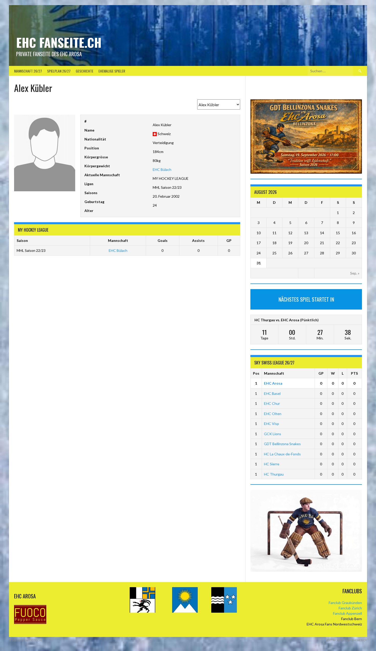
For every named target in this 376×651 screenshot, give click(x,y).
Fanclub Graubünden (345, 602)
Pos (256, 373)
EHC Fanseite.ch (59, 42)
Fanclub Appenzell (347, 613)
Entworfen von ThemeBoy (347, 640)
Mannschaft (274, 373)
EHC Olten (272, 413)
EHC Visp (271, 423)
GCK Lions (272, 434)
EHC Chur (272, 403)
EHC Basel (272, 393)
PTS (354, 373)
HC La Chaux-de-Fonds (282, 454)
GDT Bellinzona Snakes (282, 444)
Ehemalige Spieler (111, 71)
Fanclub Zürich (350, 608)
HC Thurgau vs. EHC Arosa (277, 320)
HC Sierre (271, 464)
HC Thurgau (274, 474)
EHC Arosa (273, 383)
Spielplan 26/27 (59, 71)
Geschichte (84, 71)
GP (321, 373)
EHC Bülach (162, 169)
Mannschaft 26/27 (28, 71)
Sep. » (354, 273)
